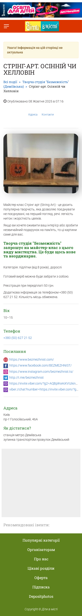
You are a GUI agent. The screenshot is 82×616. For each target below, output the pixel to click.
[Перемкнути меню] (6, 26)
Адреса (32, 114)
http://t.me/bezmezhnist (26, 377)
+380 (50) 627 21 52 (17, 338)
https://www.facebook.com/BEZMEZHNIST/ (40, 365)
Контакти (48, 114)
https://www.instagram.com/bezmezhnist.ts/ (41, 371)
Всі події (10, 82)
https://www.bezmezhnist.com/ (31, 359)
